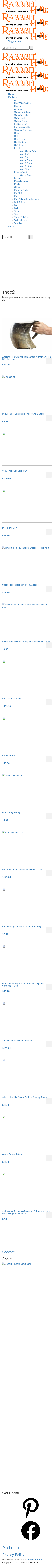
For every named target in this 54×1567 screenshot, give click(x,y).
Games (17, 132)
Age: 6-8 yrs (26, 162)
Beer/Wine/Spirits (22, 102)
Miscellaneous (21, 181)
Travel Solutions (21, 217)
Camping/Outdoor (22, 111)
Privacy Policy (13, 1554)
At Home (18, 108)
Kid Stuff (18, 147)
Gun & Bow (19, 138)
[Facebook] (30, 1540)
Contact (8, 1251)
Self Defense (20, 202)
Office (17, 187)
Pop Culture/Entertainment (26, 199)
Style (16, 208)
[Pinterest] (30, 1517)
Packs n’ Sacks (21, 190)
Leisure (17, 178)
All (15, 99)
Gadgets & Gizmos (23, 129)
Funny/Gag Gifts (22, 126)
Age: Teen (25, 168)
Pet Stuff (18, 193)
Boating (17, 105)
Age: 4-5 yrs (26, 159)
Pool (16, 196)
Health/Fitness (21, 141)
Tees (16, 211)
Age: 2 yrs (25, 153)
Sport (16, 205)
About (11, 226)
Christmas (19, 144)
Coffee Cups (26, 174)
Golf (16, 135)
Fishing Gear (20, 123)
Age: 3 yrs (25, 156)
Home (11, 93)
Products (12, 96)
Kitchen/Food (20, 171)
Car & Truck (20, 117)
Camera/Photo (21, 114)
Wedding (18, 223)
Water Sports (20, 220)
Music (17, 184)
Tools (16, 214)
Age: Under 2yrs (28, 150)
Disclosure (10, 1547)
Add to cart (49, 361)
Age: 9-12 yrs (26, 165)
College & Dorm (21, 120)
